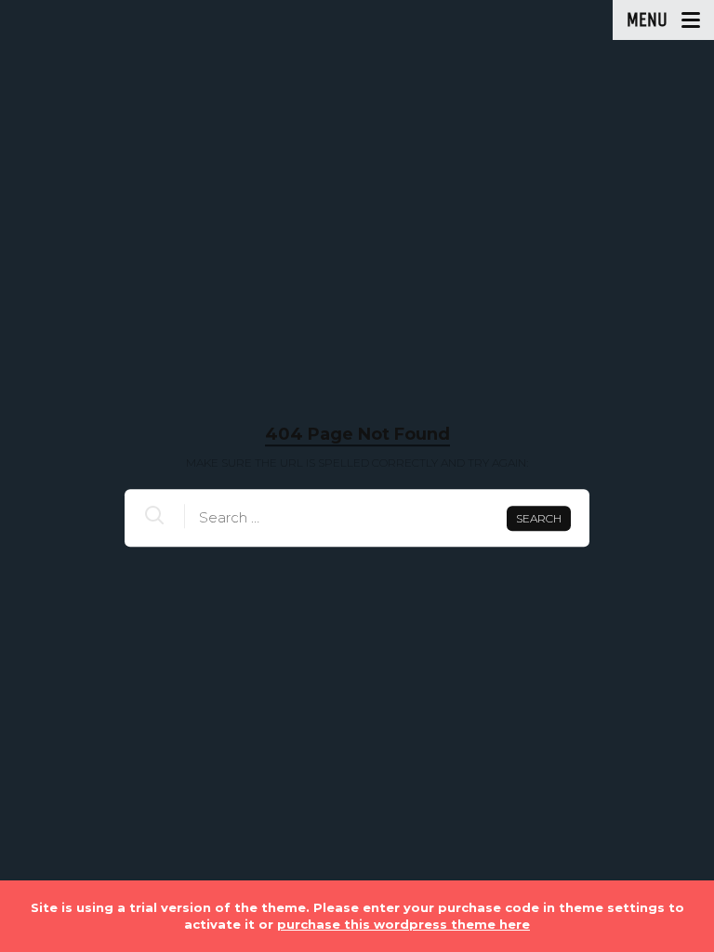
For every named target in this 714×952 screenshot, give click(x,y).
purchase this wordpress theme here (403, 924)
